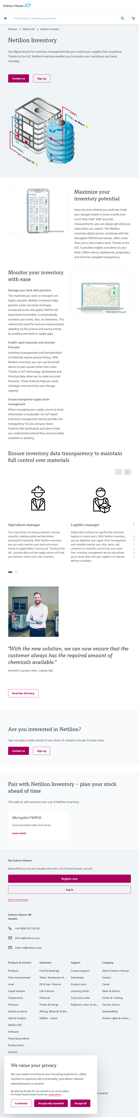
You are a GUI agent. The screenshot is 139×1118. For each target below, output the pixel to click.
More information (18, 899)
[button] (18, 78)
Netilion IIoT (29, 29)
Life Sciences (46, 991)
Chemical (44, 997)
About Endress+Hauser (115, 970)
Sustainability (110, 1011)
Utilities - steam (48, 1018)
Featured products (18, 1038)
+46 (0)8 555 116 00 (27, 928)
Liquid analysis (16, 991)
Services (12, 1052)
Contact (106, 977)
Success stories (111, 1004)
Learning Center (80, 991)
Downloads (77, 977)
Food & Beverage (49, 970)
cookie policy (54, 1094)
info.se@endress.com (27, 938)
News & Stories (111, 991)
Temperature (15, 997)
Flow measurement (19, 977)
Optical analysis (17, 1018)
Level (11, 984)
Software (13, 1031)
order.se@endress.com (28, 947)
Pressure (13, 1004)
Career (106, 984)
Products (12, 29)
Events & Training (112, 997)
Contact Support (80, 970)
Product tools (16, 1045)
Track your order (80, 997)
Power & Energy (48, 1004)
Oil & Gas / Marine (50, 984)
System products (17, 1011)
